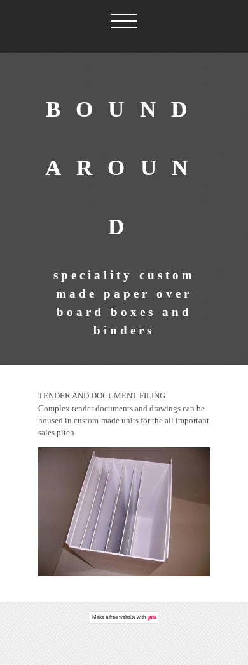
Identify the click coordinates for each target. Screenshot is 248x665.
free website (122, 617)
